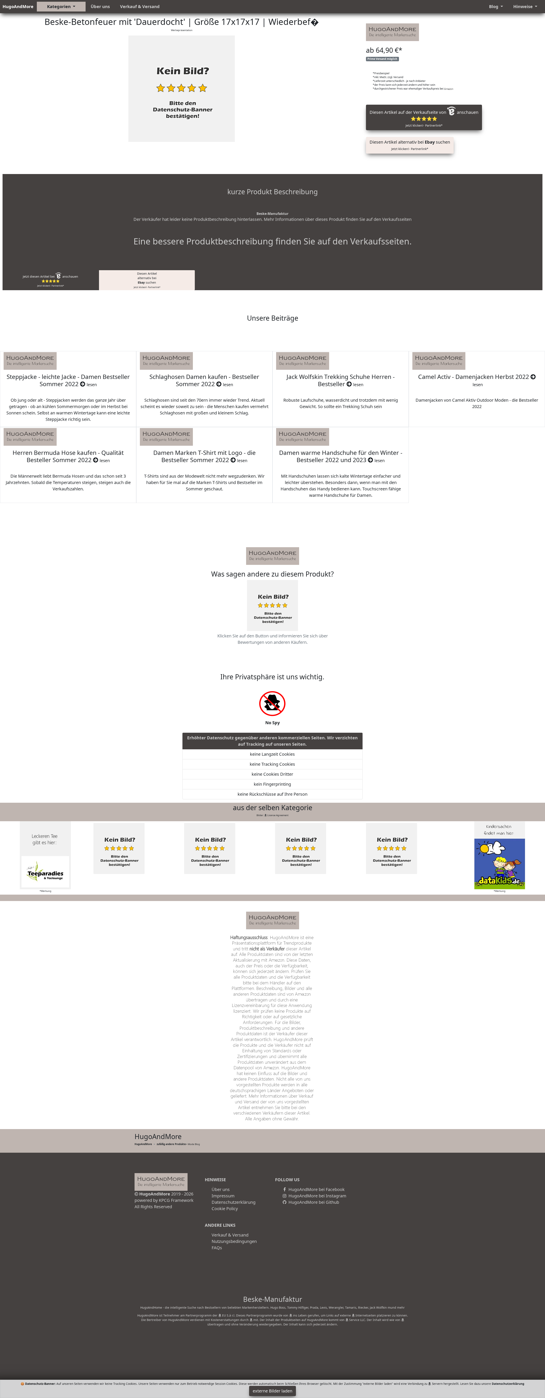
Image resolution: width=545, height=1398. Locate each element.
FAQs (217, 1248)
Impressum (223, 1196)
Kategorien (59, 6)
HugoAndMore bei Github (313, 1202)
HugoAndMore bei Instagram (316, 1196)
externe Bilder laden (272, 1391)
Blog (494, 6)
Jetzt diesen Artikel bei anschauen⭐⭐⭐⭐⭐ (50, 280)
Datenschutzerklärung (233, 1202)
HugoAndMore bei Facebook (316, 1189)
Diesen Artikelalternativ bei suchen (147, 280)
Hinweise (523, 6)
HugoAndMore (18, 6)
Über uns (100, 6)
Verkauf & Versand (140, 6)
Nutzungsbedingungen (234, 1241)
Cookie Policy (225, 1208)
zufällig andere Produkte (171, 1144)
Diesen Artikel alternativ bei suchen (410, 145)
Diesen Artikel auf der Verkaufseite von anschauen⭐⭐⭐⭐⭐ (424, 118)
